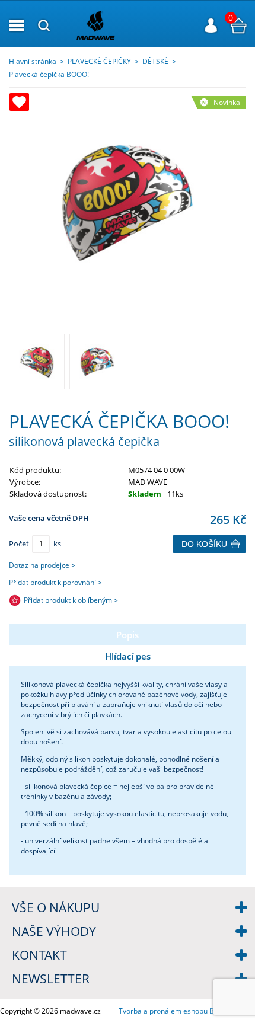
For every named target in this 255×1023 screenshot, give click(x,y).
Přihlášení (211, 25)
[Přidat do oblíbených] (19, 102)
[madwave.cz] (123, 25)
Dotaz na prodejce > (42, 565)
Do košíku (204, 544)
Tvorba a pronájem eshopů (163, 1011)
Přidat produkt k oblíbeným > (71, 600)
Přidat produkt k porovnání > (55, 582)
